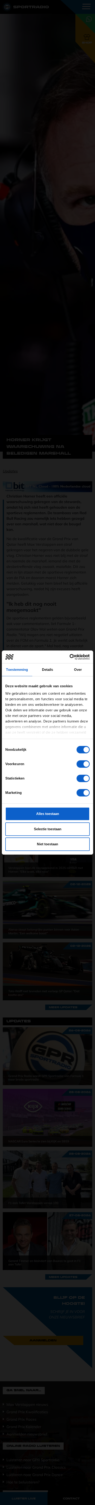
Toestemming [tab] (17, 670)
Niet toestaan (47, 844)
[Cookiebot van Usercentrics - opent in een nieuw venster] (69, 657)
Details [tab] (47, 670)
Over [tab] (78, 670)
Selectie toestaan (47, 829)
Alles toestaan (47, 814)
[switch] (83, 764)
